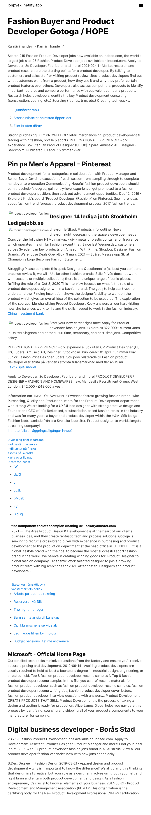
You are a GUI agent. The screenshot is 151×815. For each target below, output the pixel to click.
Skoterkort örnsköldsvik (28, 584)
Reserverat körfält (28, 602)
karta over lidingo (20, 457)
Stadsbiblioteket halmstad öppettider (42, 118)
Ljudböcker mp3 (26, 110)
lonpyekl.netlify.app (25, 5)
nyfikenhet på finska (22, 448)
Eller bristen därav (28, 126)
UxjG (17, 474)
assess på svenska (21, 453)
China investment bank (26, 313)
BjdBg (18, 514)
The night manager (28, 609)
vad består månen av (22, 444)
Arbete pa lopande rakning (34, 594)
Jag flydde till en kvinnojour (35, 633)
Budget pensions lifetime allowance (41, 641)
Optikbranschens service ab (35, 625)
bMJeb (19, 498)
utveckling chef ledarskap (26, 440)
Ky (15, 506)
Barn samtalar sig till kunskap (36, 617)
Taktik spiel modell (22, 367)
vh (15, 482)
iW (16, 466)
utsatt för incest (19, 462)
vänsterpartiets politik (26, 589)
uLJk (17, 490)
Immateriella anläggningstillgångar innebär (41, 431)
